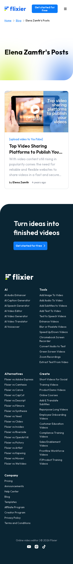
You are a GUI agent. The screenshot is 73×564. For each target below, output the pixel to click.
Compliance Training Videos (51, 434)
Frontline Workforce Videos (51, 452)
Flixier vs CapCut (14, 395)
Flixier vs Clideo (13, 421)
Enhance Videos (49, 321)
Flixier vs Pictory (14, 442)
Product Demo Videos (52, 390)
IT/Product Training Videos (50, 461)
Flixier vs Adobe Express (18, 379)
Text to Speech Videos (52, 316)
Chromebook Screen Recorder (51, 339)
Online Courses (48, 395)
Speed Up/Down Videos (53, 332)
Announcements (14, 486)
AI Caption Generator (17, 300)
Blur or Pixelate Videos (52, 326)
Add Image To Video (51, 295)
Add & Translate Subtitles (48, 402)
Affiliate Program (14, 507)
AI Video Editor (13, 311)
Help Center (11, 491)
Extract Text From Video (53, 362)
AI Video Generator (16, 316)
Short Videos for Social (53, 379)
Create (44, 374)
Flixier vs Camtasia (15, 384)
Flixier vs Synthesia (15, 411)
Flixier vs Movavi (14, 458)
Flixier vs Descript (14, 400)
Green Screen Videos (52, 351)
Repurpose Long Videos (53, 409)
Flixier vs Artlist (13, 448)
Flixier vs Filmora (14, 405)
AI (5, 289)
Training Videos (48, 384)
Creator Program (14, 512)
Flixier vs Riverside (15, 432)
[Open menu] (65, 9)
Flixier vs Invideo (14, 426)
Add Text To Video (50, 311)
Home (7, 20)
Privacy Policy (12, 517)
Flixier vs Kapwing (14, 453)
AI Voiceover (12, 326)
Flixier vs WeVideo (15, 463)
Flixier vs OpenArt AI (16, 437)
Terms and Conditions (17, 523)
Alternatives (13, 374)
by (19, 182)
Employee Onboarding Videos (52, 416)
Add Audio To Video (51, 300)
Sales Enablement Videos (49, 443)
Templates (10, 502)
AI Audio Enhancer (15, 295)
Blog (18, 20)
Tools (43, 289)
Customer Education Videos (51, 425)
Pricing (8, 481)
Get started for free (45, 9)
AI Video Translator (16, 321)
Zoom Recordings (50, 357)
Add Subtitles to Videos (53, 305)
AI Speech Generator (17, 305)
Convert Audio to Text (52, 346)
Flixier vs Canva (13, 390)
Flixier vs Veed (13, 416)
